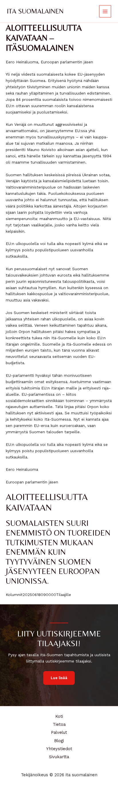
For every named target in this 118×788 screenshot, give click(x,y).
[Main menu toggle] (105, 11)
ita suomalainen (35, 11)
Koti (59, 716)
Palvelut (59, 732)
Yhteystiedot (59, 748)
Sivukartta (59, 756)
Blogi (59, 740)
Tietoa (59, 724)
